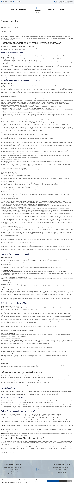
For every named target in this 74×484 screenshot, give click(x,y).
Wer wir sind (22, 9)
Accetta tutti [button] (50, 481)
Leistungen (51, 9)
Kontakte (62, 9)
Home (12, 9)
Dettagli (69, 481)
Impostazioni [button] (63, 481)
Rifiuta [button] (56, 481)
